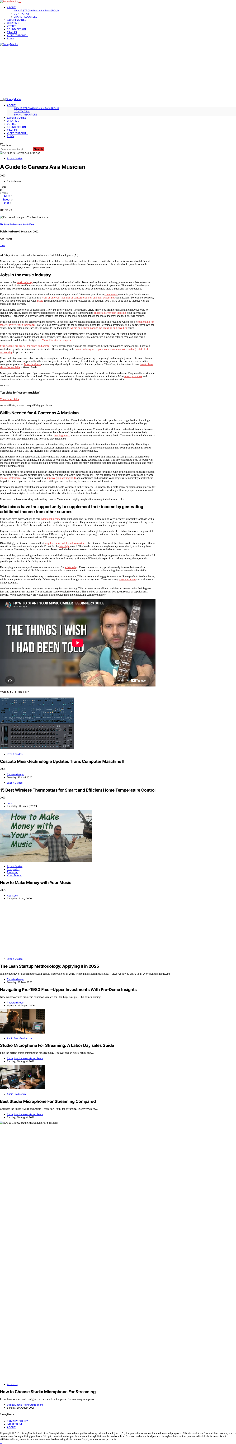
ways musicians (127, 579)
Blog (10, 38)
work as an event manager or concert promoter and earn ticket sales (78, 297)
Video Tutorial (17, 35)
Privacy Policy (17, 1420)
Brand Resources (25, 16)
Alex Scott (12, 895)
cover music (111, 294)
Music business (32, 364)
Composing (13, 869)
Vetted (12, 26)
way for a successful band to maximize (66, 543)
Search (38, 149)
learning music (62, 435)
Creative (13, 22)
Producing (12, 872)
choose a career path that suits (110, 312)
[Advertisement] (118, 72)
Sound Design (16, 29)
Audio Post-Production (19, 1038)
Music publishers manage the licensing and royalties (98, 327)
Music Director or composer (57, 340)
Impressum (14, 1424)
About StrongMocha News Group (36, 10)
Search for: (6, 145)
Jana (2, 245)
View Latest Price (9, 399)
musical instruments (10, 477)
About (11, 7)
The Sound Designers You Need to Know (17, 224)
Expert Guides (16, 19)
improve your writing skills (61, 477)
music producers (133, 376)
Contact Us (22, 13)
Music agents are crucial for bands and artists (24, 345)
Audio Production (16, 1093)
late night (64, 546)
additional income (50, 518)
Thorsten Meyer (15, 774)
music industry (24, 282)
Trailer (12, 32)
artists (40, 300)
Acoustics (12, 1384)
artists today (71, 567)
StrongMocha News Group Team (25, 1058)
